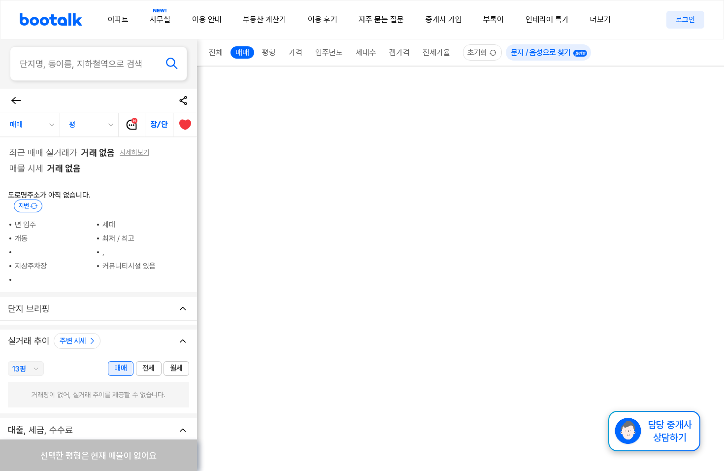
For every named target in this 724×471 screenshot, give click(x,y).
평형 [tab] (269, 52)
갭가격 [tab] (399, 52)
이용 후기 (322, 19)
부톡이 (493, 19)
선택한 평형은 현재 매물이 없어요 (98, 455)
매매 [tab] (120, 368)
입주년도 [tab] (329, 52)
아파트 (118, 19)
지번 (23, 205)
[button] (29, 124)
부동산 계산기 (264, 19)
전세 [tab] (148, 368)
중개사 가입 (444, 19)
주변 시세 (73, 340)
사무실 (160, 19)
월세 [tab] (176, 368)
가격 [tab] (295, 52)
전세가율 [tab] (436, 52)
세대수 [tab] (366, 52)
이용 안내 (207, 19)
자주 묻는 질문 (381, 19)
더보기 (600, 19)
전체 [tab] (216, 52)
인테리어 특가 (547, 19)
